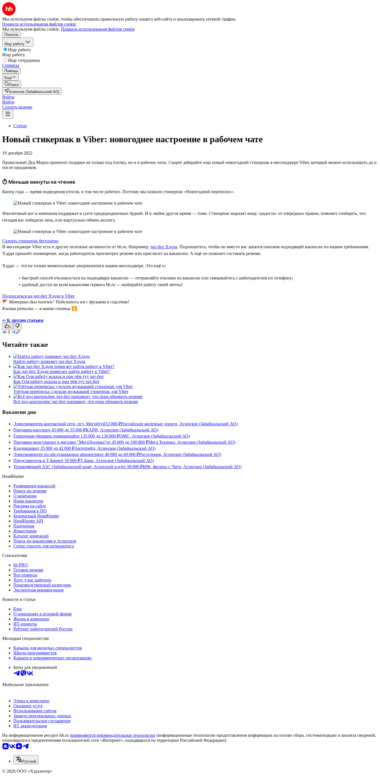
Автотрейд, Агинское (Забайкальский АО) (115, 448)
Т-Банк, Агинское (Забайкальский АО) (117, 460)
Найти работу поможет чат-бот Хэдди (49, 361)
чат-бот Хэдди (163, 246)
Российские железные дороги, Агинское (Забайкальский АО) (179, 423)
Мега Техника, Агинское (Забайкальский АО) (191, 442)
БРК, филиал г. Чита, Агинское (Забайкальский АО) (192, 466)
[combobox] (25, 759)
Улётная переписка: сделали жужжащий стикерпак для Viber (70, 391)
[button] (8, 97)
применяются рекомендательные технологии (112, 735)
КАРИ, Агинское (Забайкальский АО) (122, 430)
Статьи (20, 125)
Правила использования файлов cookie (98, 29)
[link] (11, 84)
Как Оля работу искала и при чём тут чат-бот (56, 381)
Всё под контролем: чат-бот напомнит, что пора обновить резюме (75, 401)
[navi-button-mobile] (7, 114)
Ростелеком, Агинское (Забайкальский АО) (180, 454)
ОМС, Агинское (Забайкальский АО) (154, 436)
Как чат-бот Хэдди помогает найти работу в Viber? (61, 371)
